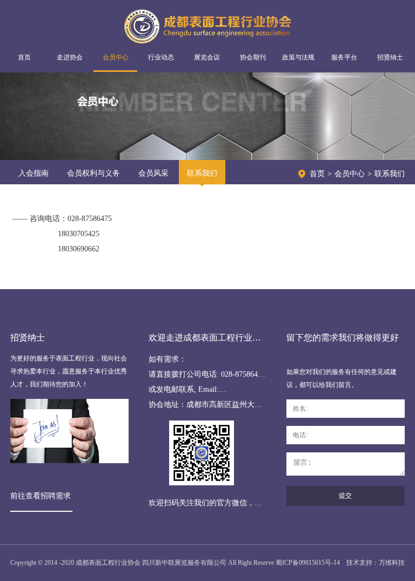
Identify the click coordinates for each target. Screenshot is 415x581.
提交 (345, 495)
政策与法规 (298, 57)
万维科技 (392, 562)
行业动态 (161, 57)
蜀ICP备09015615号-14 (308, 562)
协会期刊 (253, 57)
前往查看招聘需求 (40, 496)
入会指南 (33, 173)
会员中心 (116, 57)
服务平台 (344, 57)
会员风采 (153, 173)
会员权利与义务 (93, 173)
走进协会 (70, 57)
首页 (24, 57)
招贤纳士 (390, 57)
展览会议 (207, 57)
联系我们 (202, 173)
